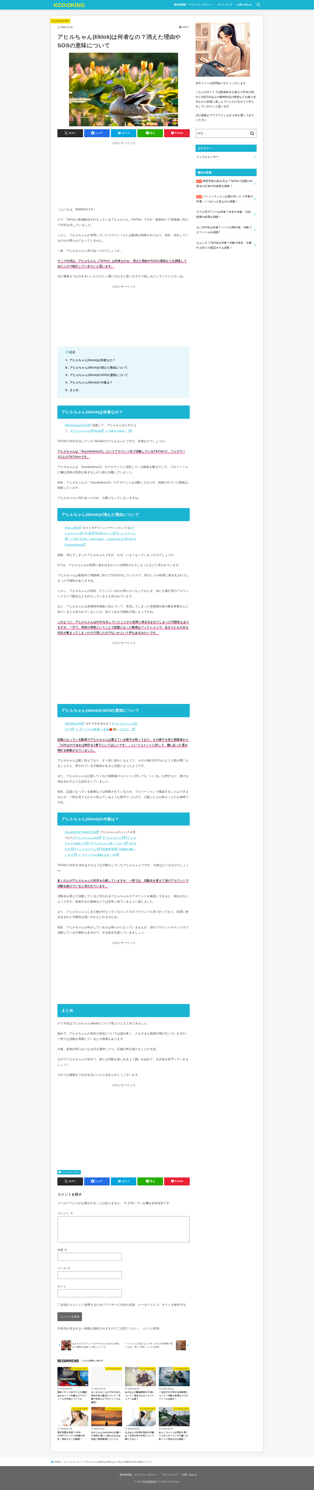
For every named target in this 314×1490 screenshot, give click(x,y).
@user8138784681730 (80, 832)
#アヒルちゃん (80, 430)
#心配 (88, 533)
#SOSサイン (104, 533)
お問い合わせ (244, 4)
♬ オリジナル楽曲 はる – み (97, 854)
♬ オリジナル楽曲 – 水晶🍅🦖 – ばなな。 (103, 729)
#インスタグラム (86, 849)
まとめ (72, 390)
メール (63, 1268)
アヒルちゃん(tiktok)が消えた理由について (96, 367)
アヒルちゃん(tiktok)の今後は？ (89, 382)
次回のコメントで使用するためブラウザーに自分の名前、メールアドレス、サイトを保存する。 (125, 1304)
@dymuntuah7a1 (76, 425)
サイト (61, 1286)
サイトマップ (225, 4)
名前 (62, 1249)
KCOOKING (69, 5)
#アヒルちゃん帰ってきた (107, 843)
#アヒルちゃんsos (86, 837)
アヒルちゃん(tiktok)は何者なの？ (90, 360)
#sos (97, 430)
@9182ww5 (72, 723)
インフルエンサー (60, 21)
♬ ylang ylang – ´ (116, 430)
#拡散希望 (107, 849)
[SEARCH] (258, 4)
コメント (65, 1213)
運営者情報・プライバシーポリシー (193, 4)
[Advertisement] (123, 171)
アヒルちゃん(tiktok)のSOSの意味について (96, 375)
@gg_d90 (71, 527)
